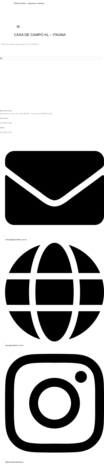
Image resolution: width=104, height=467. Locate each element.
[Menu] (18, 26)
